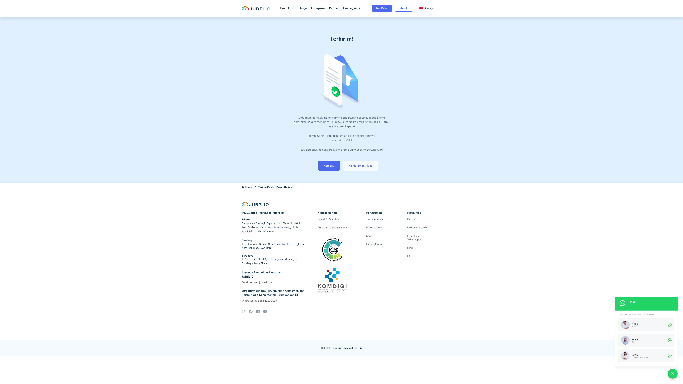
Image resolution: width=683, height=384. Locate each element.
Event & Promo (374, 227)
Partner (334, 8)
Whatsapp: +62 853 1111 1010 (259, 300)
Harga (303, 8)
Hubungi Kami (374, 244)
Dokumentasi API (417, 227)
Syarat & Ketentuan (329, 219)
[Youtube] (265, 311)
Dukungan (350, 8)
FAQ (409, 256)
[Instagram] (243, 311)
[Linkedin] (258, 311)
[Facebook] (251, 311)
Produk (285, 8)
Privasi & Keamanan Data (332, 227)
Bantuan (412, 219)
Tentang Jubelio (375, 219)
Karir (369, 236)
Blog (410, 248)
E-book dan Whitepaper (414, 237)
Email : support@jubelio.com (257, 282)
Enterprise (318, 8)
